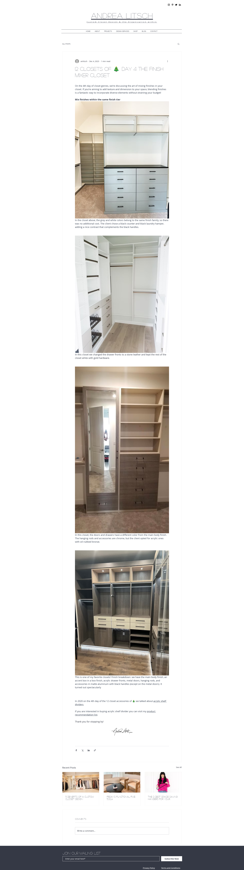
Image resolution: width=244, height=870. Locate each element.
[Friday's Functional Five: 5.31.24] (122, 782)
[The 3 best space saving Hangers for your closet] (163, 782)
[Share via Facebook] (76, 750)
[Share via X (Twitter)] (82, 750)
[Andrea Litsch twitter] (176, 4)
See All (179, 767)
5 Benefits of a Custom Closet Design (79, 798)
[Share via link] (95, 750)
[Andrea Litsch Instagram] (168, 4)
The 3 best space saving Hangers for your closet (163, 798)
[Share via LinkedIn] (88, 750)
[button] (178, 44)
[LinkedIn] (180, 4)
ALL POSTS (66, 44)
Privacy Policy (149, 868)
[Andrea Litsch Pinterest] (172, 4)
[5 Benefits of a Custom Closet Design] (80, 782)
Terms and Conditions (170, 868)
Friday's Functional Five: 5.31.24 (121, 798)
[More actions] (167, 61)
